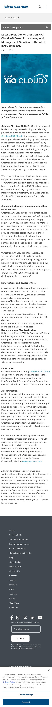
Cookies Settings (26, 694)
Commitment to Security (20, 553)
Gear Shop (14, 603)
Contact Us (14, 571)
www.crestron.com (32, 461)
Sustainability (15, 535)
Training (13, 594)
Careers (13, 575)
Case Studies (15, 562)
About (12, 530)
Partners (13, 585)
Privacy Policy (9, 682)
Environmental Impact (19, 544)
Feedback (13, 607)
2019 (15, 17)
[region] (26, 687)
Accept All (26, 702)
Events (12, 598)
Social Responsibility (18, 539)
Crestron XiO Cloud (11, 135)
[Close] (49, 670)
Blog (11, 557)
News (7, 17)
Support (13, 580)
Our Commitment (17, 548)
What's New (15, 566)
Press (11, 589)
